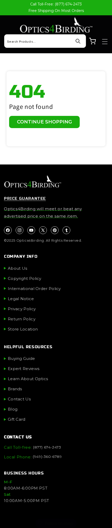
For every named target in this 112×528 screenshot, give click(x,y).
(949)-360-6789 (47, 456)
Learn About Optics (28, 378)
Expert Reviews (23, 368)
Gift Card (17, 419)
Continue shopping (44, 122)
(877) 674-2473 (47, 447)
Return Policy (21, 318)
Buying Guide (21, 358)
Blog (12, 409)
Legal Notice (21, 298)
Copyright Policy (24, 278)
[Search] (78, 41)
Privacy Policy (22, 308)
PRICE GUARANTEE (25, 198)
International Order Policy (34, 288)
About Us (17, 268)
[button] (102, 41)
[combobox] (45, 41)
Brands (15, 388)
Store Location (23, 329)
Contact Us (19, 399)
